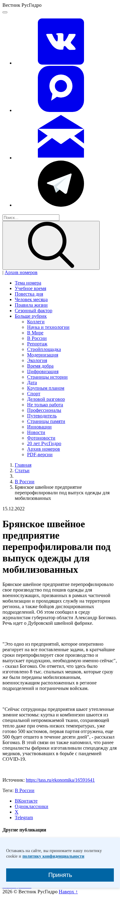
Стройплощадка (44, 349)
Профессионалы (44, 410)
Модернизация (42, 354)
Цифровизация (42, 371)
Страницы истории (47, 377)
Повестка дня (29, 294)
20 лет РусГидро (44, 443)
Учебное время (30, 288)
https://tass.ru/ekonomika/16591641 (60, 780)
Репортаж (37, 343)
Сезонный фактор (33, 310)
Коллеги (36, 321)
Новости (36, 432)
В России (37, 338)
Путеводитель (42, 415)
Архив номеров (21, 272)
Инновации (39, 426)
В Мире (35, 332)
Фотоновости (41, 438)
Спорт (33, 393)
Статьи (22, 470)
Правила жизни (31, 305)
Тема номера (28, 282)
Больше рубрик (31, 316)
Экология (37, 360)
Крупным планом (45, 388)
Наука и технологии (48, 327)
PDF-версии (40, 454)
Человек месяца (31, 299)
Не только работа (45, 404)
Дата (32, 382)
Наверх (68, 891)
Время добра (40, 366)
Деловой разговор (46, 399)
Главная (23, 465)
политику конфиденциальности (53, 856)
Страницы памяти (46, 421)
